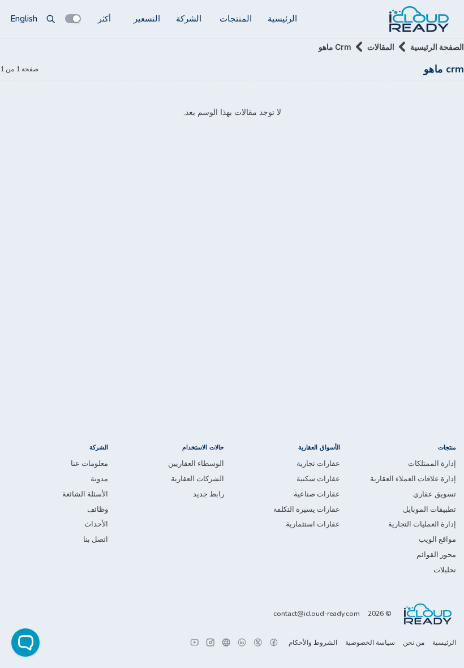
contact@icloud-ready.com (316, 613)
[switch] (73, 18)
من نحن (413, 642)
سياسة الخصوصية (370, 642)
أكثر (104, 18)
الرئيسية (282, 18)
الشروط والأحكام (313, 642)
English (23, 18)
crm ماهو (335, 47)
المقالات (380, 47)
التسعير (147, 18)
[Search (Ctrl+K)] (51, 19)
